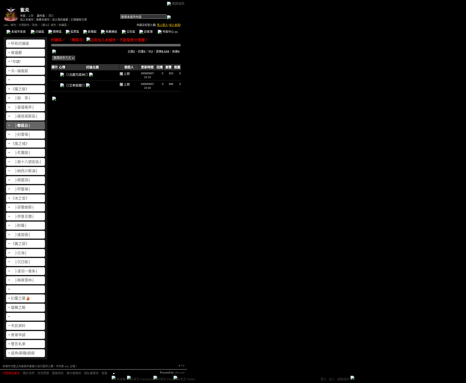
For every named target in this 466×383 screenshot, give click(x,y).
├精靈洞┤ (21, 180)
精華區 (57, 31)
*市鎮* (16, 61)
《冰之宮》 (20, 198)
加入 (332, 379)
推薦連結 (111, 31)
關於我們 (28, 373)
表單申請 (18, 335)
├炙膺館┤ (21, 152)
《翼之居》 (20, 243)
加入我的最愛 (60, 19)
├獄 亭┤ (21, 98)
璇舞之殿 (18, 307)
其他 (34, 25)
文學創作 (24, 25)
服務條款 (58, 373)
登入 (323, 379)
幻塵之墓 (18, 298)
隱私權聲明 (91, 373)
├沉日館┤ (21, 262)
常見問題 (43, 373)
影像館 (92, 31)
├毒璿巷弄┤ (22, 107)
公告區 (130, 31)
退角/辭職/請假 (23, 353)
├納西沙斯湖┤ (24, 171)
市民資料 (18, 326)
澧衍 (51, 15)
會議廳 (16, 52)
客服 (104, 373)
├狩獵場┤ (21, 189)
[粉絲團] (114, 378)
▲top (181, 365)
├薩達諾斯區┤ (24, 116)
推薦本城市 (43, 19)
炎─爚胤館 (19, 71)
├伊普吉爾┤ (22, 216)
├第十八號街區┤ (26, 162)
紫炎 (24, 10)
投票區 (74, 31)
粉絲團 (121, 379)
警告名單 (18, 344)
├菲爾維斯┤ (22, 207)
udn (6, 25)
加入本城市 (26, 19)
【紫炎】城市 (48, 25)
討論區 (39, 31)
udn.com (179, 372)
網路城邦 (178, 3)
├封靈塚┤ (21, 134)
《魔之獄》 (20, 89)
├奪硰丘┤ (21, 125)
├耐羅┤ (19, 225)
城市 (13, 25)
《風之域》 (20, 144)
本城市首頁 (18, 31)
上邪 (30, 15)
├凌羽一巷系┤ (24, 271)
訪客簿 (148, 31)
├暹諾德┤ (21, 235)
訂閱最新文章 (79, 19)
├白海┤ (19, 253)
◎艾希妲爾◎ (76, 85)
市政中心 (170, 31)
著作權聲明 (74, 373)
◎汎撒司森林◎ (77, 74)
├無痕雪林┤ (22, 280)
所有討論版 (20, 43)
